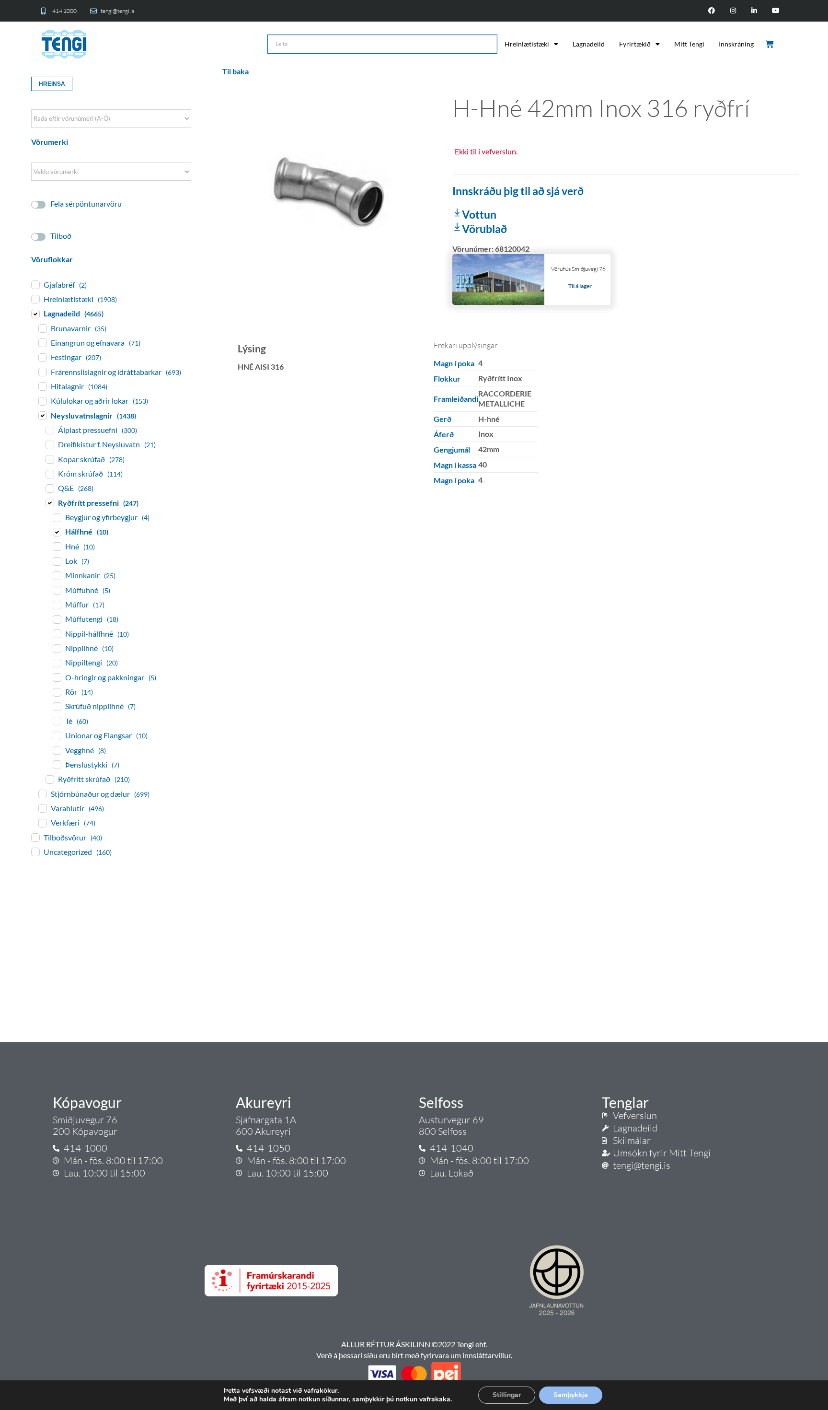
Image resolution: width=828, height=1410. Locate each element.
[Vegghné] (56, 750)
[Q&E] (49, 488)
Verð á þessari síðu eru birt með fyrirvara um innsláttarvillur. (414, 1355)
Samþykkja (570, 1394)
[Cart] (770, 44)
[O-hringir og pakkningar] (56, 677)
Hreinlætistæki (527, 44)
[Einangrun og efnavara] (42, 342)
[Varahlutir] (42, 808)
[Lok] (56, 561)
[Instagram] (733, 11)
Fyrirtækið (635, 44)
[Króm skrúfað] (49, 474)
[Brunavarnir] (42, 328)
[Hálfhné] (56, 532)
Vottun (479, 214)
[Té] (56, 720)
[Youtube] (776, 11)
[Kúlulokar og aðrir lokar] (42, 401)
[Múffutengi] (56, 619)
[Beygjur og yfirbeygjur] (56, 517)
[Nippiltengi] (56, 662)
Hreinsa (52, 84)
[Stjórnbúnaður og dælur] (42, 793)
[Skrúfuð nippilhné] (56, 706)
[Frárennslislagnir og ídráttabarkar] (42, 371)
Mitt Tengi (689, 44)
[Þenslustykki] (56, 764)
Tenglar (625, 1102)
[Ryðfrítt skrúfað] (49, 779)
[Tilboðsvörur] (35, 837)
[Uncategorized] (35, 851)
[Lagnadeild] (35, 313)
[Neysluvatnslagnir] (42, 415)
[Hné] (56, 546)
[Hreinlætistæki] (35, 299)
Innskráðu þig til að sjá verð (518, 191)
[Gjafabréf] (35, 284)
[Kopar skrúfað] (49, 459)
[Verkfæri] (42, 823)
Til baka (235, 71)
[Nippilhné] (56, 648)
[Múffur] (56, 604)
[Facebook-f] (711, 11)
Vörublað (484, 228)
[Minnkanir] (56, 575)
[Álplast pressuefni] (49, 429)
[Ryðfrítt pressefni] (49, 502)
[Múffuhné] (56, 590)
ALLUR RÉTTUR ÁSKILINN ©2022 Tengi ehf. (414, 1344)
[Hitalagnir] (42, 386)
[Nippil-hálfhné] (56, 633)
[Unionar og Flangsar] (56, 735)
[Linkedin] (754, 11)
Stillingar (507, 1394)
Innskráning (736, 44)
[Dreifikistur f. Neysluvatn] (49, 444)
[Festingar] (42, 357)
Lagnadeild (589, 44)
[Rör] (56, 692)
